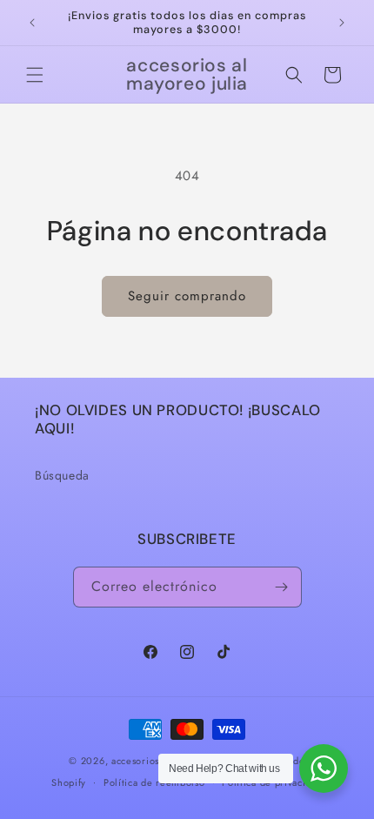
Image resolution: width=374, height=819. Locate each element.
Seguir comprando (187, 295)
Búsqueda (62, 475)
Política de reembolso (154, 782)
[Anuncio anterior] (32, 22)
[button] (35, 75)
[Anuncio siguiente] (342, 22)
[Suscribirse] (282, 587)
